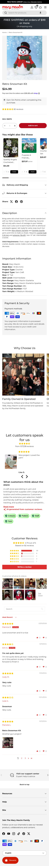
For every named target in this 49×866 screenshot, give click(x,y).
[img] (24, 443)
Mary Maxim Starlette (20, 230)
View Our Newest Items (32, 2)
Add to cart (33, 126)
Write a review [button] (24, 567)
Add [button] (14, 172)
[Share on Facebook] (16, 201)
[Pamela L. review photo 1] (7, 742)
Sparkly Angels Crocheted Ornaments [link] (10, 161)
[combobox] (24, 12)
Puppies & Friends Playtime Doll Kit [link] (28, 156)
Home (4, 32)
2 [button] (21, 758)
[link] (10, 147)
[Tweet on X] (11, 201)
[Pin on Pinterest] (21, 201)
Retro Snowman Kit (15, 32)
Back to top (24, 784)
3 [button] (25, 758)
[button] (40, 12)
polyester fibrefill (19, 235)
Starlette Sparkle (38, 230)
